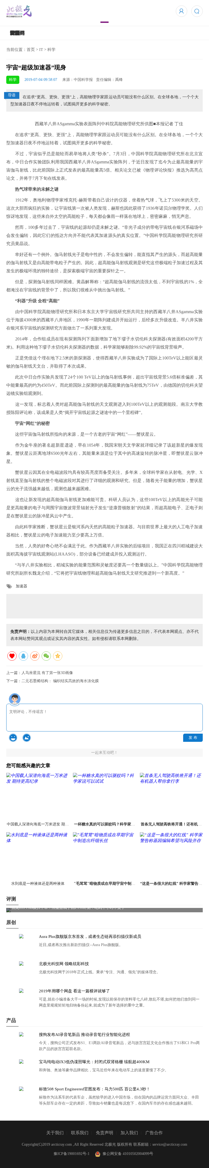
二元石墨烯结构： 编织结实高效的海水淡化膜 (60, 681)
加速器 (21, 586)
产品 (11, 1020)
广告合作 (154, 1132)
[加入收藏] (12, 656)
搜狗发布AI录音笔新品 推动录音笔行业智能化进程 (84, 1034)
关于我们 (55, 1132)
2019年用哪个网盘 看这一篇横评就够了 (74, 991)
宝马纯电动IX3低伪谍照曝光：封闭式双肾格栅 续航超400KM (94, 1062)
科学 (51, 49)
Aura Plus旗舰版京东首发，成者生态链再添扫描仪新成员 (90, 936)
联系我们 (79, 1132)
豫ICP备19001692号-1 (72, 1154)
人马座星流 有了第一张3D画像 (47, 673)
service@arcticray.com (169, 1144)
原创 (11, 922)
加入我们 (129, 1132)
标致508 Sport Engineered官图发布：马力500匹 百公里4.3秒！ (94, 1089)
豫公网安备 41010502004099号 (126, 1154)
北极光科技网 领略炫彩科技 (64, 964)
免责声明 (104, 1132)
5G (13, 33)
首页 (31, 49)
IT (41, 49)
